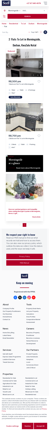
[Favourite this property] (39, 81)
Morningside (42, 24)
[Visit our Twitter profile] (20, 297)
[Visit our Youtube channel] (33, 297)
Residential (13, 24)
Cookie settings (12, 426)
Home (4, 24)
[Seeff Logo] (6, 3)
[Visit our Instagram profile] (29, 297)
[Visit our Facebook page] (15, 297)
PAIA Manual (24, 263)
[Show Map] (45, 32)
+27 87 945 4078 (33, 3)
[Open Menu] (45, 3)
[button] (20, 11)
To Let (23, 24)
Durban (31, 24)
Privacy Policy (24, 256)
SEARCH (27, 16)
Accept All (40, 426)
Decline (28, 426)
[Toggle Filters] (4, 16)
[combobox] (35, 11)
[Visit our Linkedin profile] (24, 297)
